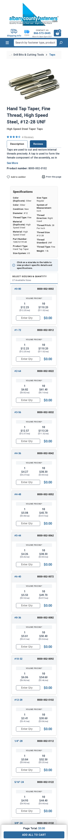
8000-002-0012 (45, 330)
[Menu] (7, 42)
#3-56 (17, 412)
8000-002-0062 (45, 535)
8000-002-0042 (45, 453)
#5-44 (17, 535)
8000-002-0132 (45, 823)
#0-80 (17, 289)
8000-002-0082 (45, 617)
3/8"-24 (18, 823)
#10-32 (18, 659)
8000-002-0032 (45, 412)
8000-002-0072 (45, 576)
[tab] (17, 144)
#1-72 (17, 330)
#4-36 (17, 453)
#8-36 (17, 617)
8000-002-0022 (45, 371)
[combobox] (35, 42)
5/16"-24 (19, 782)
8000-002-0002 (45, 289)
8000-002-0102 (45, 700)
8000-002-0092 (45, 659)
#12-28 (18, 700)
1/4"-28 (18, 741)
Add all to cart (34, 834)
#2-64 (17, 371)
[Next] (58, 84)
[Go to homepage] (34, 14)
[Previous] (9, 84)
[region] (34, 84)
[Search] (61, 42)
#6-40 (17, 576)
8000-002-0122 (45, 782)
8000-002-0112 (45, 741)
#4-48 (17, 494)
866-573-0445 (42, 33)
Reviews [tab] (38, 143)
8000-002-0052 (45, 494)
